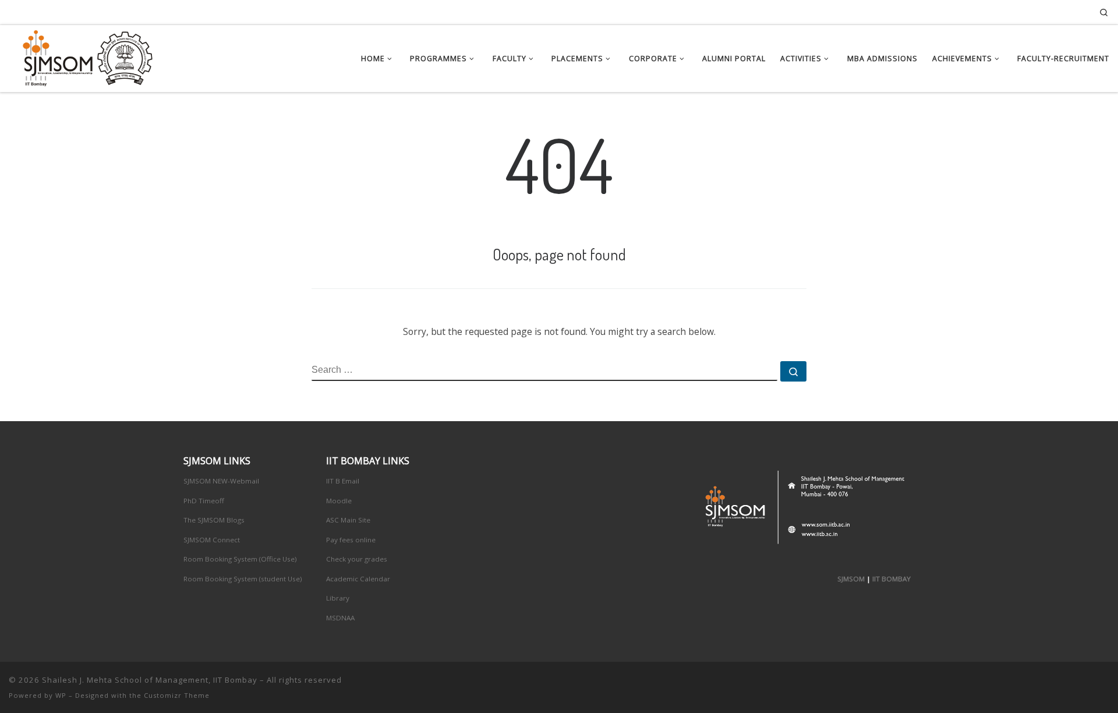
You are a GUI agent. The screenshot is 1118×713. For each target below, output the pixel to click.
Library (337, 598)
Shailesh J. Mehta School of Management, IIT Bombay (149, 680)
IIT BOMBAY (891, 578)
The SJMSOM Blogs (214, 520)
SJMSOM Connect (211, 539)
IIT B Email (342, 480)
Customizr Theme (177, 695)
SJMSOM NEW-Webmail (221, 480)
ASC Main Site (348, 520)
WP (60, 695)
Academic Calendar (358, 578)
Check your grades (356, 559)
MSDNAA (340, 617)
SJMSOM (851, 578)
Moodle (339, 500)
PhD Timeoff (203, 500)
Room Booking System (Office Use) (240, 559)
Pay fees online (351, 539)
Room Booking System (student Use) (242, 578)
